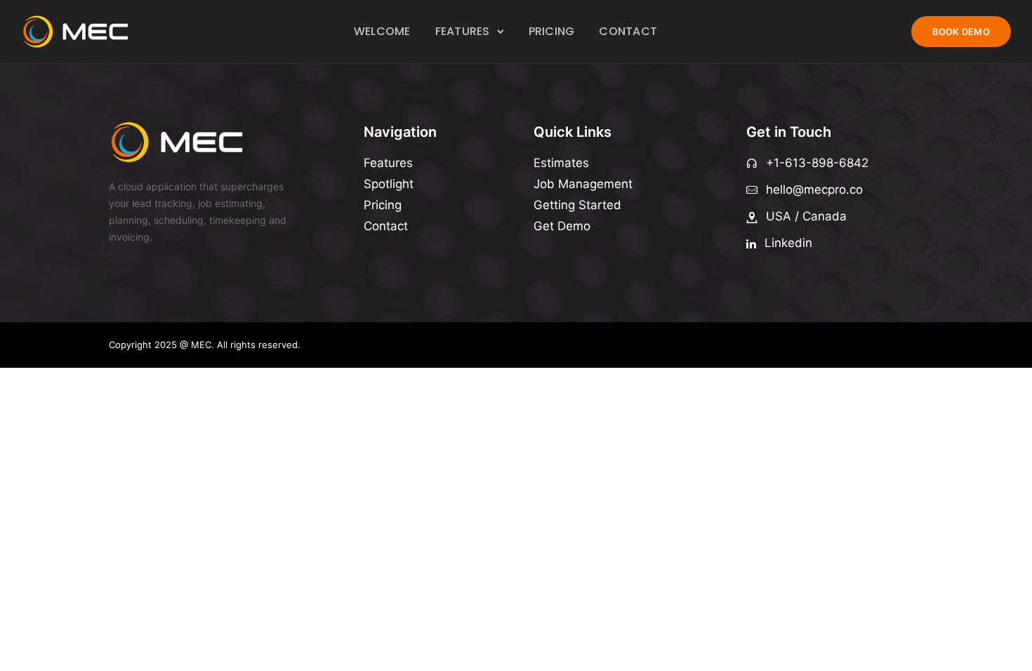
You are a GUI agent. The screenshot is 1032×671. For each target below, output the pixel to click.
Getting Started (577, 205)
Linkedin (788, 243)
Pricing (552, 31)
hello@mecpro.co (814, 189)
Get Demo (562, 226)
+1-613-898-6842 (817, 163)
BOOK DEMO (961, 31)
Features (462, 31)
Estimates (561, 163)
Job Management (583, 184)
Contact (628, 31)
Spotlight (389, 184)
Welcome (382, 31)
